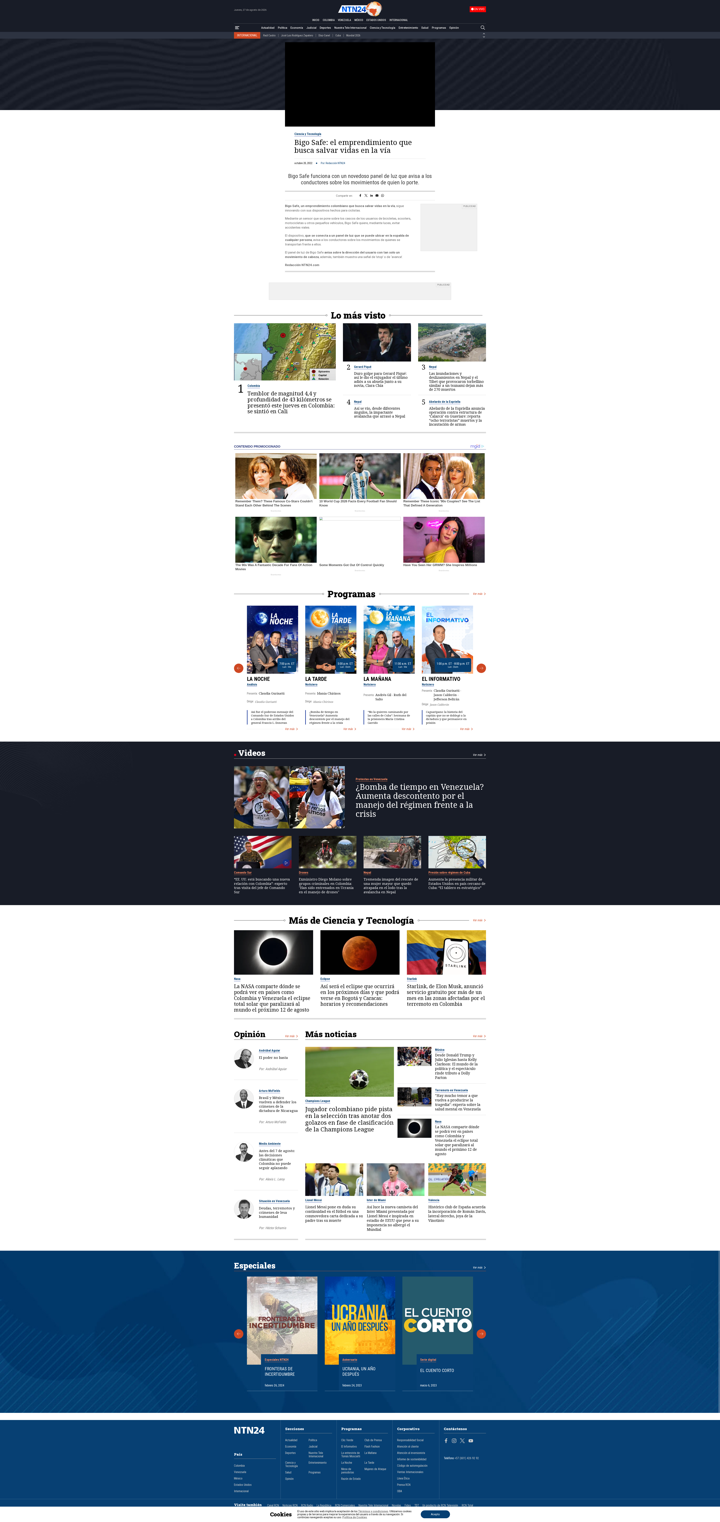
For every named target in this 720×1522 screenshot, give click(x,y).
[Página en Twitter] (462, 1441)
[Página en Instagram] (454, 1441)
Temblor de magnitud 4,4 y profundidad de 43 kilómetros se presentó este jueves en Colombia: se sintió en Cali (291, 402)
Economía (296, 27)
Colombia (254, 386)
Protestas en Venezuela (371, 779)
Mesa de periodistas (347, 1470)
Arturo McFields (269, 1091)
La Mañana (377, 679)
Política (282, 27)
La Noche (258, 679)
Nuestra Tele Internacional (350, 27)
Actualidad (267, 27)
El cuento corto (437, 1370)
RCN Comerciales (345, 1505)
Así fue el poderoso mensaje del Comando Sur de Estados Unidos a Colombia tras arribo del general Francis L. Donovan (272, 717)
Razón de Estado (351, 1479)
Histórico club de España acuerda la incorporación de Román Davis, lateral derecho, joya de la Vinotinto (457, 1214)
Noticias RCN (290, 1505)
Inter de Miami (376, 1200)
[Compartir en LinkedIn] (371, 195)
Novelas (396, 1505)
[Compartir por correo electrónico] (377, 195)
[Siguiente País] (484, 36)
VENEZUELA (344, 20)
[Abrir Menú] (237, 27)
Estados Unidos (243, 1485)
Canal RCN (273, 1505)
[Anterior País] (484, 33)
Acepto (435, 1514)
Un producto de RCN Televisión (440, 1505)
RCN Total (467, 1505)
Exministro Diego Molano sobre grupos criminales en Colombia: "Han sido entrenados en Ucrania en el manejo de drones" (326, 885)
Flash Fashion (372, 1446)
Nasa (237, 979)
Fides (408, 1505)
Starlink (412, 979)
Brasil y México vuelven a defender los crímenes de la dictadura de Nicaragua (278, 1104)
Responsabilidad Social (410, 1440)
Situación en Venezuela (274, 1201)
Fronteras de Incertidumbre (280, 1371)
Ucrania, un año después (359, 1371)
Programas (439, 27)
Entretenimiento (408, 27)
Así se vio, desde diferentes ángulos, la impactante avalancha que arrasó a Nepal (379, 412)
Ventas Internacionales (410, 1472)
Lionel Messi (313, 1200)
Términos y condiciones (373, 1511)
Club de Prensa (373, 1440)
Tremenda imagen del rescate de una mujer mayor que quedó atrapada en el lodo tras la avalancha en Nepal (391, 885)
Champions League (317, 1101)
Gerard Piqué (362, 367)
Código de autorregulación (412, 1465)
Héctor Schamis (275, 1228)
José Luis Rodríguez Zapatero (297, 35)
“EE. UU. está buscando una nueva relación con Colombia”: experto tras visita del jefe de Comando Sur (262, 885)
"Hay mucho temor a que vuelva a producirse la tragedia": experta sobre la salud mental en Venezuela (458, 1102)
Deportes (325, 27)
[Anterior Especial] (238, 1334)
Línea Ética (403, 1478)
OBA (399, 1491)
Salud (424, 27)
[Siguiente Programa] (481, 668)
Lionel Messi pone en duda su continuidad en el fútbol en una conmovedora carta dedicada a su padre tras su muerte (334, 1214)
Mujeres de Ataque (375, 1469)
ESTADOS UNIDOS (376, 20)
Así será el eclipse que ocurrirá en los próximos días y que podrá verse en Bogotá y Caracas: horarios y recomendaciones (359, 995)
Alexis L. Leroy (274, 1179)
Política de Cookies (354, 1517)
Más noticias (331, 1034)
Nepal (432, 367)
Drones (303, 872)
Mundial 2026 (353, 35)
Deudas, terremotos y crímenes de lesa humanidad (277, 1212)
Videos (251, 752)
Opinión (454, 27)
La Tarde (316, 679)
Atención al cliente (408, 1446)
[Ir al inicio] (255, 1436)
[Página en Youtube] (471, 1441)
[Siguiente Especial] (481, 1334)
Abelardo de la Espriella (444, 402)
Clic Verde (347, 1440)
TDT (416, 1505)
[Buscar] (483, 27)
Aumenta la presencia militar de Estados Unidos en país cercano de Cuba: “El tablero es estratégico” (456, 883)
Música (439, 1050)
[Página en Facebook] (446, 1441)
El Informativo (441, 679)
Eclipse (325, 979)
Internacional (241, 1491)
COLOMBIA (329, 20)
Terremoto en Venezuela (451, 1090)
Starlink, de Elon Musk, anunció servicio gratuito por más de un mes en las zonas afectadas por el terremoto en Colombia (446, 995)
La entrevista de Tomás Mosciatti (350, 1454)
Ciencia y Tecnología (382, 27)
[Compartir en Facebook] (360, 195)
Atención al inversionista (411, 1453)
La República (324, 1505)
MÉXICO (358, 20)
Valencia (433, 1200)
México (238, 1478)
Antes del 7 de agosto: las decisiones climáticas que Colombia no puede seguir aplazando (277, 1159)
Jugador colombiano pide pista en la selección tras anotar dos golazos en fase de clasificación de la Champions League (349, 1119)
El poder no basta (273, 1057)
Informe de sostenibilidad (411, 1459)
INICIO (315, 20)
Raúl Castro (269, 35)
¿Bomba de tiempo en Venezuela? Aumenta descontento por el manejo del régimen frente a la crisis (329, 717)
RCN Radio (307, 1505)
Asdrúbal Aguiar (269, 1050)
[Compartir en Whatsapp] (382, 195)
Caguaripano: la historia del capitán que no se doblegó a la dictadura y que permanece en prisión (446, 717)
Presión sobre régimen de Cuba (449, 872)
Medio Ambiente (270, 1143)
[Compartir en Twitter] (366, 195)
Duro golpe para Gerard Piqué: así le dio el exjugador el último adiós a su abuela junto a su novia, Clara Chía (381, 379)
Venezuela (240, 1472)
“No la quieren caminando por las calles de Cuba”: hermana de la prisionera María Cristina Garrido (389, 717)
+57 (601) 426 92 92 (467, 1458)
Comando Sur (243, 872)
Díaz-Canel (324, 35)
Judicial (311, 27)
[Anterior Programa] (238, 668)
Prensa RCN (403, 1485)
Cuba (338, 35)
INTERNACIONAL (398, 20)
